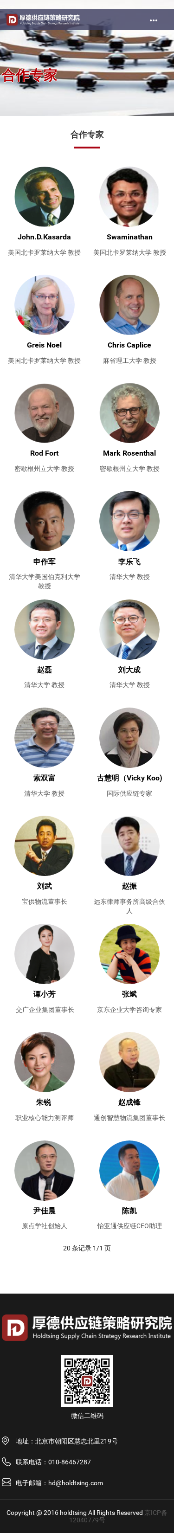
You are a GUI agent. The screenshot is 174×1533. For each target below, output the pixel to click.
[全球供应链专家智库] (43, 20)
